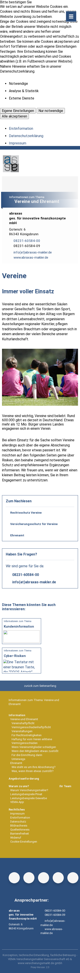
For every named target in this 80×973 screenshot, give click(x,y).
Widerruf (15, 837)
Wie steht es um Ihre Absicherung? (33, 767)
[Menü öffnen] (71, 16)
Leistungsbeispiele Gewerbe (28, 798)
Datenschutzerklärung (26, 136)
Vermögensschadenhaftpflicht (31, 727)
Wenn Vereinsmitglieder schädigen (34, 747)
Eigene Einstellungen (18, 111)
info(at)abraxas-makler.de (34, 582)
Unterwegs (18, 759)
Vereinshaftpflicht (23, 723)
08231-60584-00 (25, 575)
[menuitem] (40, 743)
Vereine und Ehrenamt (24, 719)
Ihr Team (65, 786)
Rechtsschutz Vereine (26, 512)
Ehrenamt (17, 535)
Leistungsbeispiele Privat (26, 794)
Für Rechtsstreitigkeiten (27, 735)
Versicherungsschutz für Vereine (34, 524)
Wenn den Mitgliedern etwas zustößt (35, 751)
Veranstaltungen (22, 731)
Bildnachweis (18, 825)
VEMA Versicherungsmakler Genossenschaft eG (38, 959)
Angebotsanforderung (24, 778)
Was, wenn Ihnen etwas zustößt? (32, 771)
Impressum (17, 143)
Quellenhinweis (20, 829)
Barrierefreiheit (19, 833)
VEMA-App (17, 802)
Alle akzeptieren (14, 116)
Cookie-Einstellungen (23, 841)
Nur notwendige (50, 111)
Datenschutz (18, 821)
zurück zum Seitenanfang (40, 685)
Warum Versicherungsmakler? (29, 790)
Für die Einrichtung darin (27, 755)
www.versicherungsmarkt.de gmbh (40, 963)
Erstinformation (21, 128)
